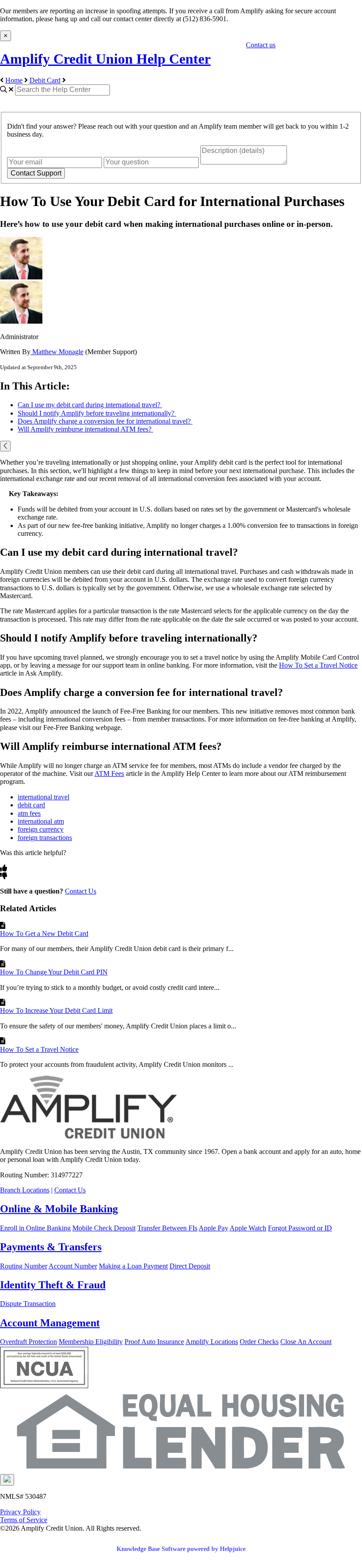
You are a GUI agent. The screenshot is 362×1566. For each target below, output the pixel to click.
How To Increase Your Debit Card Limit (56, 1010)
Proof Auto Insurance (154, 1341)
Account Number (73, 1266)
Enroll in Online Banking (35, 1228)
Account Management (50, 1323)
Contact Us (80, 891)
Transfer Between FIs (167, 1228)
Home (14, 80)
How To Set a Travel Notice (318, 665)
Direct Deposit (190, 1266)
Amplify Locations (211, 1341)
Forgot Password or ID (300, 1228)
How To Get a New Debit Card (44, 933)
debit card (31, 805)
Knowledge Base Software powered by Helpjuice (181, 1549)
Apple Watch (248, 1228)
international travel (43, 797)
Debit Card (45, 80)
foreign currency (41, 829)
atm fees (29, 813)
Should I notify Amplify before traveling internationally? (97, 413)
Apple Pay (213, 1228)
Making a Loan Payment (133, 1266)
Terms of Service (23, 1520)
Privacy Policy (20, 1512)
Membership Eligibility (91, 1341)
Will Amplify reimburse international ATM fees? (85, 429)
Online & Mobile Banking (59, 1209)
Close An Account (306, 1341)
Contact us (260, 45)
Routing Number (23, 1266)
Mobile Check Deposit (104, 1228)
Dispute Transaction (28, 1303)
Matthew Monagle (56, 351)
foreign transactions (45, 837)
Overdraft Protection (28, 1341)
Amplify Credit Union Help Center (105, 59)
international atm (41, 821)
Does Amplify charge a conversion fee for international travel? (105, 421)
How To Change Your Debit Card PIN (54, 972)
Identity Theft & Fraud (53, 1285)
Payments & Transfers (51, 1247)
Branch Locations (24, 1190)
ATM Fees (109, 773)
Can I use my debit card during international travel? (90, 405)
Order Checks (259, 1341)
